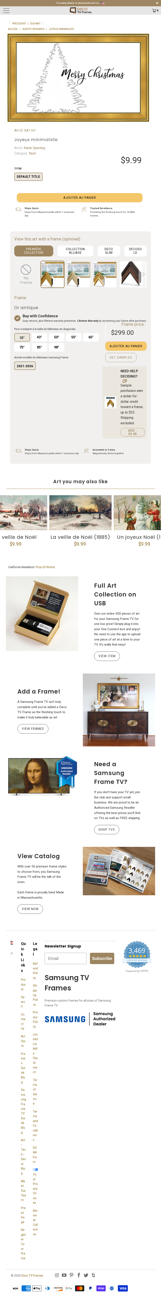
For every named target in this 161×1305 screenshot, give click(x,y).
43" (39, 337)
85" (39, 347)
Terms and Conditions (35, 1125)
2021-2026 (25, 366)
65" (90, 337)
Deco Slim (109, 250)
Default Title (28, 177)
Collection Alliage (75, 250)
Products (23, 984)
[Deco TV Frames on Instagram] (57, 1275)
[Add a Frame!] (119, 710)
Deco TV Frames (32, 1275)
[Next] (143, 274)
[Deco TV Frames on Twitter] (86, 1275)
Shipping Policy (35, 995)
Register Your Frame (23, 1244)
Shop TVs (107, 829)
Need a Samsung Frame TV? (110, 773)
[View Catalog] (119, 871)
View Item (107, 656)
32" (22, 338)
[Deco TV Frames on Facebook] (79, 1275)
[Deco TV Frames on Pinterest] (72, 1275)
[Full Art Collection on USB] (42, 613)
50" (56, 337)
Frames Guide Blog (23, 1068)
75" (22, 347)
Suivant (35, 23)
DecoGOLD (135, 250)
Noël (32, 153)
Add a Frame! (39, 691)
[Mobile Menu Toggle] (22, 10)
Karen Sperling (34, 148)
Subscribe (102, 958)
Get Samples (121, 357)
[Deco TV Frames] (80, 10)
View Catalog (38, 856)
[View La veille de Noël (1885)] (80, 512)
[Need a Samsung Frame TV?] (42, 776)
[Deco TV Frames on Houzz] (93, 1275)
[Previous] (18, 274)
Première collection (33, 250)
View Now (30, 909)
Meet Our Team (23, 1191)
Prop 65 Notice (45, 567)
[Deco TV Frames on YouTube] (64, 1275)
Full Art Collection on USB (115, 594)
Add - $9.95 (132, 432)
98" (56, 347)
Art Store (23, 1041)
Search (23, 1001)
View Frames (33, 729)
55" (73, 337)
